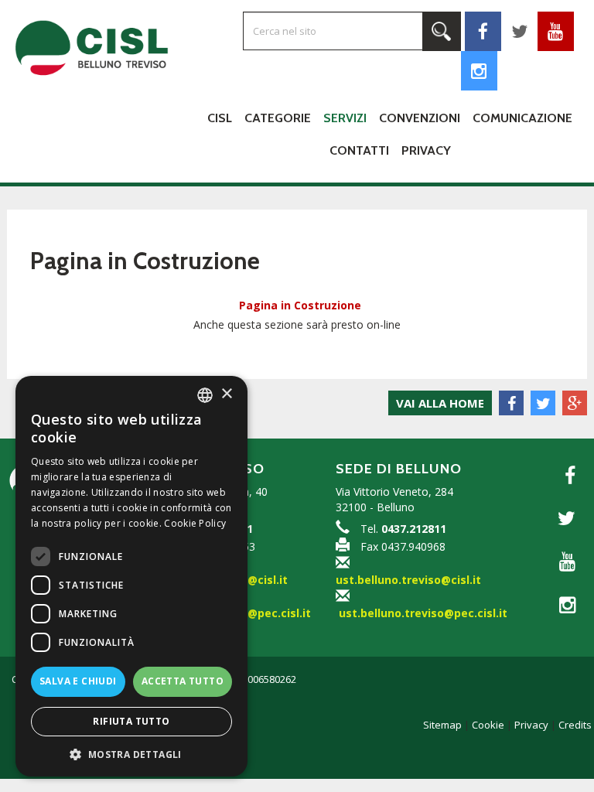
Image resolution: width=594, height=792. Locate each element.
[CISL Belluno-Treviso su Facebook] (563, 476)
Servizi (345, 118)
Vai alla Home (440, 403)
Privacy (531, 725)
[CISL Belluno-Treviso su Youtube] (563, 561)
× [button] (226, 394)
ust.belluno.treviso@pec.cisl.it (423, 613)
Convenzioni (419, 118)
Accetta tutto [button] (183, 681)
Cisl (219, 118)
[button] (131, 753)
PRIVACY (426, 150)
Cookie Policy (195, 523)
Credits (575, 725)
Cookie (488, 725)
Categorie (277, 118)
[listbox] (205, 395)
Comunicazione (522, 118)
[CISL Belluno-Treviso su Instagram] (479, 70)
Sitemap (442, 725)
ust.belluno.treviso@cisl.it (408, 579)
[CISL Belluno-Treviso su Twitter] (563, 518)
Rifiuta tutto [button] (131, 721)
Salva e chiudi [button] (78, 681)
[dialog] (131, 576)
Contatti (359, 150)
